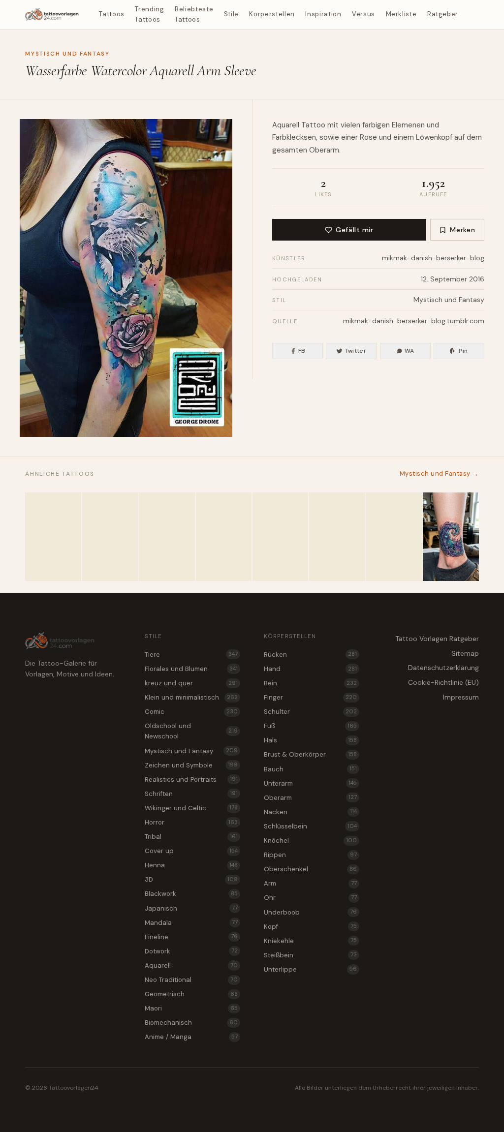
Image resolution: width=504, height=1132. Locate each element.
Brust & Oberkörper (310, 754)
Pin (463, 351)
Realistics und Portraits (191, 779)
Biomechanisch (191, 1022)
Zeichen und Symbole (191, 765)
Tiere (191, 654)
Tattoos (112, 14)
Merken (462, 229)
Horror (191, 822)
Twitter (356, 351)
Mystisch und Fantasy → (439, 473)
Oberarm (324, 150)
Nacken (310, 812)
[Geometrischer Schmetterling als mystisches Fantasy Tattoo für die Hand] (394, 536)
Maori (191, 1008)
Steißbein (310, 955)
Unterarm (310, 783)
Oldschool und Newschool (191, 731)
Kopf (310, 926)
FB (302, 351)
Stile (231, 14)
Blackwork (191, 893)
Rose (368, 137)
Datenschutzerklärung (443, 667)
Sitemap (465, 653)
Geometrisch (191, 994)
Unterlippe (310, 969)
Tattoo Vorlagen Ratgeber (437, 638)
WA (409, 351)
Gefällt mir (354, 229)
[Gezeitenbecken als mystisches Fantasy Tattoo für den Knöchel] (450, 536)
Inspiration (323, 14)
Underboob (310, 912)
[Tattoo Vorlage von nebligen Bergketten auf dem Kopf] (337, 536)
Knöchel (310, 840)
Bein (310, 683)
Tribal (191, 836)
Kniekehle (310, 941)
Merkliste (401, 14)
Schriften (191, 794)
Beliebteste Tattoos (194, 14)
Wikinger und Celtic (191, 808)
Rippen (310, 855)
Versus (363, 14)
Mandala (191, 922)
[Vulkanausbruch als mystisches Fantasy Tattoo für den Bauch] (224, 536)
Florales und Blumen (191, 669)
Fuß (310, 726)
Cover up (191, 851)
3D (191, 879)
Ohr (310, 897)
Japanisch (191, 908)
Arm (310, 883)
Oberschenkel (310, 869)
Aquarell (285, 125)
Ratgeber (442, 14)
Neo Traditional (191, 980)
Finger (310, 697)
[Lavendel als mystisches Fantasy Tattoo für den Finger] (110, 536)
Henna (191, 865)
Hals (310, 740)
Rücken (310, 654)
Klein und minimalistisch (191, 697)
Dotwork (191, 951)
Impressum (461, 697)
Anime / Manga (191, 1037)
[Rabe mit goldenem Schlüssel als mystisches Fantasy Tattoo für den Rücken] (280, 536)
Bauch (310, 769)
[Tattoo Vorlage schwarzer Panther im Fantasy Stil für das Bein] (166, 536)
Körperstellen (271, 14)
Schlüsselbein (310, 826)
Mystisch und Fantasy (67, 54)
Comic (191, 711)
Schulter (310, 711)
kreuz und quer (191, 683)
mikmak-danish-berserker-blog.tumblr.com (413, 320)
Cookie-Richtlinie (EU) (443, 682)
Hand (310, 669)
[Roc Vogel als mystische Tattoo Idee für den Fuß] (53, 536)
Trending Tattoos (149, 14)
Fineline (191, 937)
